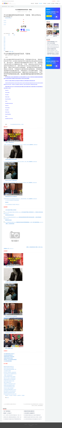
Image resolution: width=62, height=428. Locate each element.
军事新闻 (44, 3)
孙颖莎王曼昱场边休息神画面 (9, 367)
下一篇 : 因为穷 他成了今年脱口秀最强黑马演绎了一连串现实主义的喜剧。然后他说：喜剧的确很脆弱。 (33, 405)
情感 (4, 41)
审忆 (8, 397)
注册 (14, 34)
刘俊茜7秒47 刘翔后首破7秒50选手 (10, 383)
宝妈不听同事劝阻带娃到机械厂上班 (10, 369)
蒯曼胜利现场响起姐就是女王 (9, 366)
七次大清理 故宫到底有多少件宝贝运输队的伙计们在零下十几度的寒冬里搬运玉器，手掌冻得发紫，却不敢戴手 (33, 419)
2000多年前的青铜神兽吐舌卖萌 (9, 386)
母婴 (4, 48)
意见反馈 (10, 395)
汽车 (4, 47)
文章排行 (9, 17)
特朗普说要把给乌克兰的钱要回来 (9, 379)
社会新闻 (48, 3)
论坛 (4, 44)
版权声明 (32, 424)
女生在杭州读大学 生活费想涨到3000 (10, 373)
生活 (4, 38)
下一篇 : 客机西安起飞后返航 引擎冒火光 (12, 204)
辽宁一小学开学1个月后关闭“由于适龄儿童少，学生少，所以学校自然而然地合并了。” (12, 415)
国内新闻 (40, 3)
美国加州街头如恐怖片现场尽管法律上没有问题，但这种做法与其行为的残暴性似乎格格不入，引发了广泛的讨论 (33, 417)
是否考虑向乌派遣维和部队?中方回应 (52, 50)
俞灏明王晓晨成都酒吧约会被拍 (9, 385)
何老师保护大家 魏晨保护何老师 (9, 392)
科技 (4, 45)
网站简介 (6, 395)
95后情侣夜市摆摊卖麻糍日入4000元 (10, 389)
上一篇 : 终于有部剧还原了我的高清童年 (12, 200)
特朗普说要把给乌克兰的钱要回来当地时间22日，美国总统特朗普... (20, 197)
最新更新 (6, 17)
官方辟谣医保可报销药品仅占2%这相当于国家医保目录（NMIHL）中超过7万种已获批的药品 (32, 415)
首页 (8, 6)
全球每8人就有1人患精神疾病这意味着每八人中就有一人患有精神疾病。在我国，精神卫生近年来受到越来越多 (12, 417)
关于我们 (29, 424)
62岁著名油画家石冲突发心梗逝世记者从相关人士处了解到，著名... (20, 160)
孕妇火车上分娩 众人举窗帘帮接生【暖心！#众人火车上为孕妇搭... (20, 181)
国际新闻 (36, 3)
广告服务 (22, 395)
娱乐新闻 (52, 3)
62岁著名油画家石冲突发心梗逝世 (9, 376)
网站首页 (32, 3)
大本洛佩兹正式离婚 (7, 370)
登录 (9, 34)
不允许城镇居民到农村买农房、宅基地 (16, 124)
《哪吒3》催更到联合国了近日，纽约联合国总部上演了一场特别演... (20, 143)
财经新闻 (56, 3)
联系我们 (14, 395)
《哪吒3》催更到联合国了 (8, 375)
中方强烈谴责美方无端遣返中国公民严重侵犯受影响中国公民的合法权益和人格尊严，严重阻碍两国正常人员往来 (12, 419)
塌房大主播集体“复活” (7, 382)
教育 (4, 42)
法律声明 (18, 395)
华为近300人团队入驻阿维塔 (8, 388)
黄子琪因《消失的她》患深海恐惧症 (10, 372)
